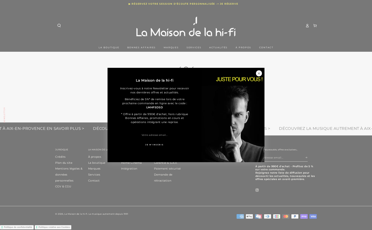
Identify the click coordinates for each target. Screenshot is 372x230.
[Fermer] (259, 73)
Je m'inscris (154, 145)
